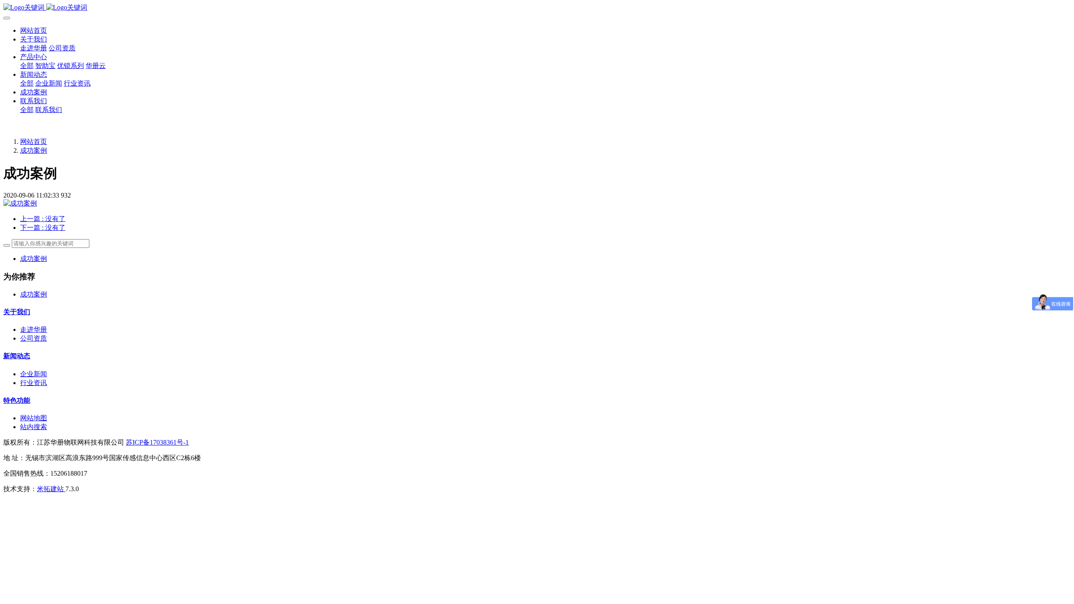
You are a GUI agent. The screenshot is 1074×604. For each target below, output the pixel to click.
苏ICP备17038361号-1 (157, 442)
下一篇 (42, 227)
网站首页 (33, 30)
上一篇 (42, 218)
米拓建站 (51, 488)
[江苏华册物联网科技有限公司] (537, 7)
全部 (27, 65)
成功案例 (33, 150)
